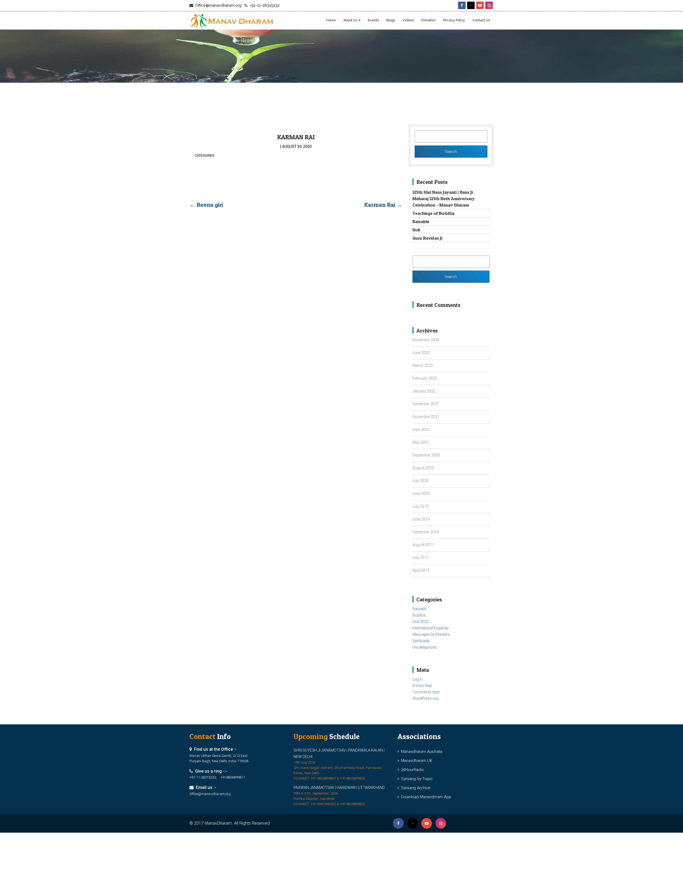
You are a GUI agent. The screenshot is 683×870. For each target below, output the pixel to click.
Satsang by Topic (415, 778)
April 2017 (420, 570)
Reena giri (206, 204)
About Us (350, 20)
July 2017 (420, 557)
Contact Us (481, 20)
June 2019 (421, 519)
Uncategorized (424, 647)
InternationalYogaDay (430, 628)
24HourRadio (411, 769)
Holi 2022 (420, 621)
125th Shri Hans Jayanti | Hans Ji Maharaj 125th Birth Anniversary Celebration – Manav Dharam (443, 198)
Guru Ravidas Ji (427, 238)
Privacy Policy (454, 20)
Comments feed (425, 692)
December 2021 (425, 404)
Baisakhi (420, 221)
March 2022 (422, 365)
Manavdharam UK (415, 760)
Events (373, 20)
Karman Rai (296, 137)
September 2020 (426, 455)
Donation (428, 20)
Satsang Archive (414, 787)
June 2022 (421, 353)
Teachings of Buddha (433, 213)
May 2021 (420, 442)
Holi (416, 229)
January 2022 (423, 391)
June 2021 (421, 429)
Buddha (419, 615)
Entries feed (422, 686)
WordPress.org (425, 698)
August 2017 (423, 545)
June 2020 (421, 493)
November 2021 (425, 417)
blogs (390, 20)
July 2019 (420, 506)
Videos (408, 20)
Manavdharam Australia (420, 751)
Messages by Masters (431, 634)
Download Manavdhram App (425, 796)
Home (331, 20)
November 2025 (425, 340)
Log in (417, 679)
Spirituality (421, 641)
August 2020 (423, 468)
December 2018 (425, 532)
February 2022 (424, 378)
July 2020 (420, 481)
